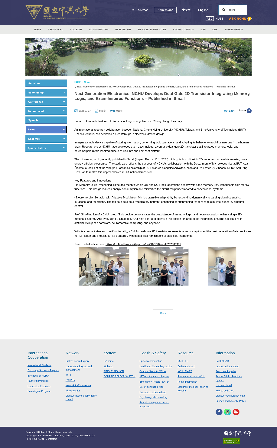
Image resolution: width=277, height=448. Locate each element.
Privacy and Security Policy (231, 401)
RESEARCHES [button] (123, 29)
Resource (186, 353)
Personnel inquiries (226, 371)
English (203, 9)
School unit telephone (227, 366)
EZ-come (109, 361)
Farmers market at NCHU (191, 376)
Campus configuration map (230, 395)
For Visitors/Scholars (39, 386)
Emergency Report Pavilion (154, 381)
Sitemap (143, 9)
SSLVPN (70, 380)
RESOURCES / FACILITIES (152, 29)
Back (163, 313)
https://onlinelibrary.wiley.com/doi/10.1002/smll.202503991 (143, 244)
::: (133, 9)
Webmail (108, 366)
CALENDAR (222, 361)
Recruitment (36, 111)
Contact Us (51, 439)
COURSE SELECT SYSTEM (119, 376)
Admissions (165, 9)
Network (73, 353)
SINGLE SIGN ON (233, 29)
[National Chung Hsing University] (57, 12)
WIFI (68, 375)
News (31, 129)
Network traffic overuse (78, 385)
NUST (219, 18)
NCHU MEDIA (236, 411)
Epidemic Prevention (150, 361)
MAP (203, 29)
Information (225, 353)
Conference (35, 101)
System (110, 353)
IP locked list (73, 390)
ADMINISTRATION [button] (99, 29)
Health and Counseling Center (155, 366)
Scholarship (36, 92)
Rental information (187, 381)
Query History (37, 147)
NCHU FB (183, 361)
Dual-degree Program (39, 391)
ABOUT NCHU (55, 29)
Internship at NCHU (38, 375)
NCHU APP (227, 411)
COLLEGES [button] (76, 29)
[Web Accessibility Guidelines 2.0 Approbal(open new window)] (237, 441)
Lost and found (224, 385)
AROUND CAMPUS (183, 29)
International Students (39, 365)
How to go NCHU (225, 390)
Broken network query (77, 361)
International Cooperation (38, 355)
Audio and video (186, 366)
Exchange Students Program (43, 370)
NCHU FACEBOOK (219, 411)
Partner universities (38, 380)
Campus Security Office (152, 371)
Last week (34, 138)
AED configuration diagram (154, 376)
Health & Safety (153, 353)
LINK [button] (215, 29)
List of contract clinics (151, 386)
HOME (37, 29)
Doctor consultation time (152, 392)
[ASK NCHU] (240, 19)
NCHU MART (185, 371)
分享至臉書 (249, 110)
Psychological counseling (153, 397)
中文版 (186, 9)
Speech (33, 120)
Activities (34, 83)
